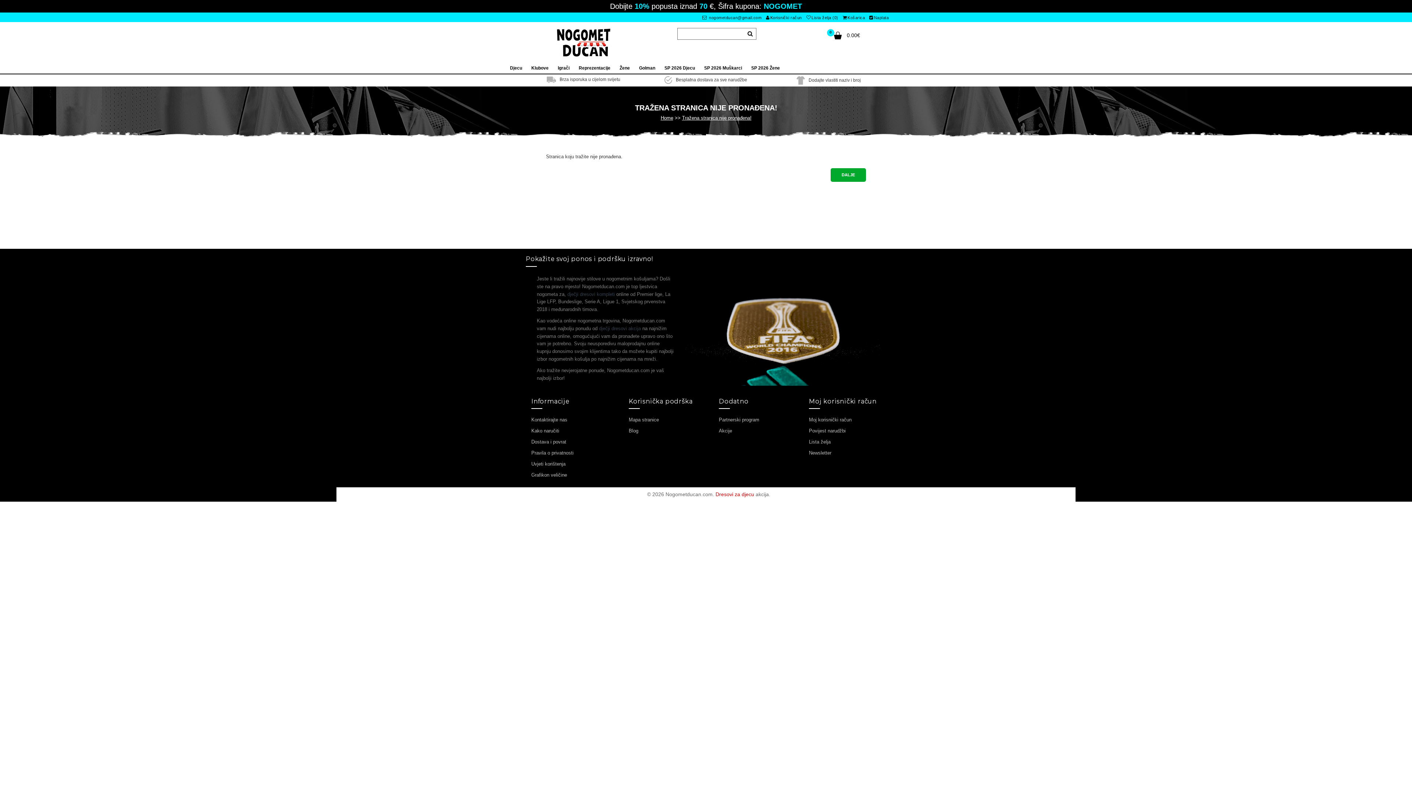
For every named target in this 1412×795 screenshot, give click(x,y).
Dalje (848, 175)
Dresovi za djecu (735, 494)
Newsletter (820, 453)
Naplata (881, 17)
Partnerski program (739, 420)
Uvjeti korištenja (548, 464)
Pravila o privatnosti (552, 453)
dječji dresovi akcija (620, 328)
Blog (633, 431)
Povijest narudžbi (827, 431)
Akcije (725, 431)
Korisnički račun (786, 17)
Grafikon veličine (549, 475)
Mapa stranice (644, 420)
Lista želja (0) (825, 17)
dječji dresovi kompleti (591, 294)
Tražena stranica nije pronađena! (717, 118)
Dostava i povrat (548, 442)
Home (667, 118)
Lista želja (820, 442)
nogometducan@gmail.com (735, 17)
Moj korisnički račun (830, 420)
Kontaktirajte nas (549, 420)
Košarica (856, 17)
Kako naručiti (545, 431)
